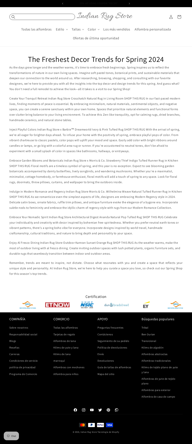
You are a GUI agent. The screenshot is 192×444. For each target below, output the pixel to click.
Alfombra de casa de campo (158, 396)
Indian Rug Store (88, 432)
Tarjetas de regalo (64, 334)
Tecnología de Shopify (108, 432)
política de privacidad (22, 367)
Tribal (145, 327)
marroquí (59, 360)
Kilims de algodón (153, 347)
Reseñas (14, 347)
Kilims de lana (61, 354)
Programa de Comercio (23, 374)
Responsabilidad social (23, 334)
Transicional (149, 341)
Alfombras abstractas (155, 354)
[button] (42, 17)
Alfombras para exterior (156, 390)
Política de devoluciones (112, 347)
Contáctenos (105, 334)
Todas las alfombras (65, 327)
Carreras (14, 354)
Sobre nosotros (18, 327)
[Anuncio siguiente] (129, 3)
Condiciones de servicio (23, 360)
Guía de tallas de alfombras (114, 367)
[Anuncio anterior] (62, 3)
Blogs (12, 341)
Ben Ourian (148, 334)
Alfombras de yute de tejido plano (158, 381)
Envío (101, 354)
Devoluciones (106, 360)
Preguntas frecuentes (111, 327)
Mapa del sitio (106, 374)
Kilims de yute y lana (66, 347)
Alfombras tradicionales (156, 360)
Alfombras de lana (64, 341)
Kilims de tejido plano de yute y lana (160, 370)
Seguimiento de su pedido (113, 341)
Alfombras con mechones (68, 367)
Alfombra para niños (65, 374)
